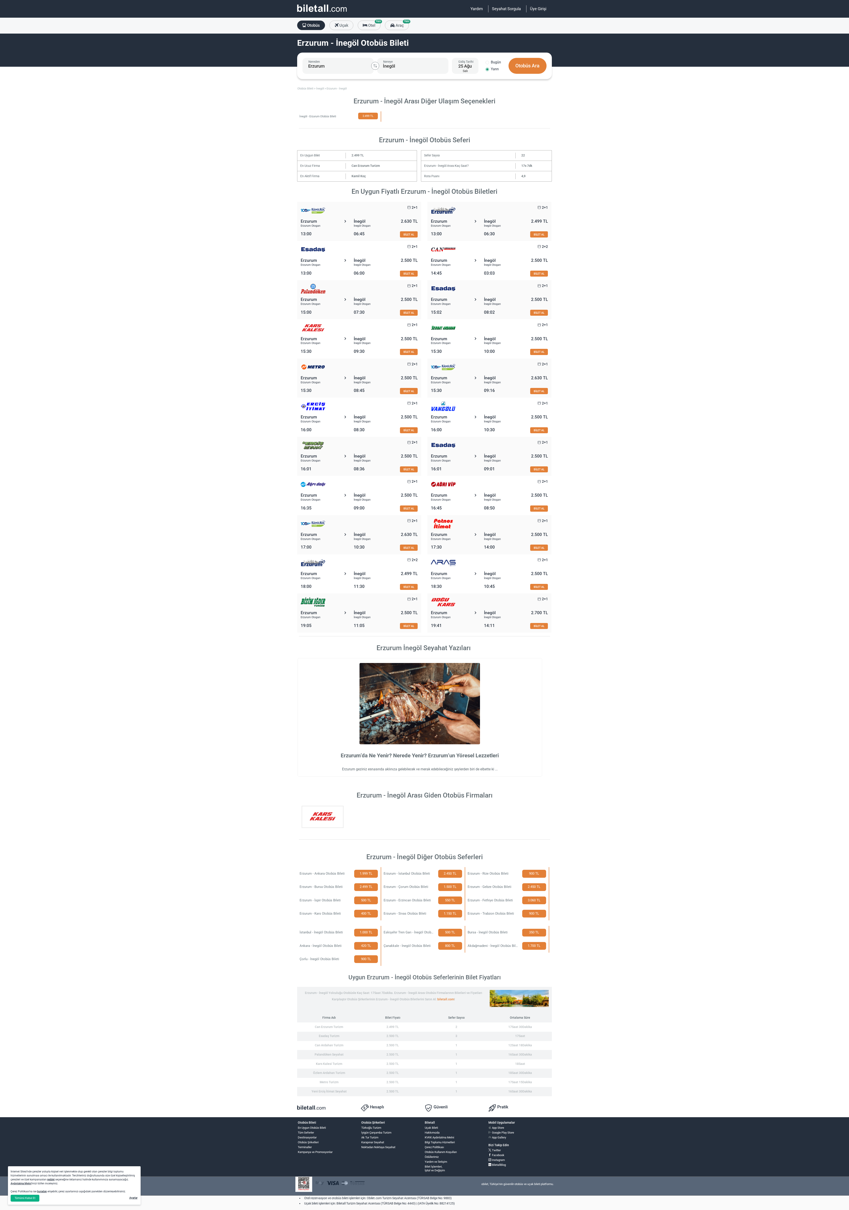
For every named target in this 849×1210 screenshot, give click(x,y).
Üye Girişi (538, 8)
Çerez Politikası (434, 1147)
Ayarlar (133, 1197)
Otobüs (313, 25)
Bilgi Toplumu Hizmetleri (440, 1142)
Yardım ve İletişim (436, 1161)
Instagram (498, 1160)
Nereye (388, 61)
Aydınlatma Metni (21, 1183)
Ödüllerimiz (432, 1157)
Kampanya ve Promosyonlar (315, 1152)
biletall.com (445, 999)
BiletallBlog (498, 1164)
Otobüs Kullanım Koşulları (441, 1152)
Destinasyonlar (307, 1137)
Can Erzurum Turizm (366, 166)
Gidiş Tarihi (465, 61)
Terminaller (305, 1147)
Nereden (314, 61)
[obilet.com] (322, 12)
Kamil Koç (359, 176)
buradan (42, 1191)
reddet (51, 1179)
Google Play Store (502, 1132)
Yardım (476, 8)
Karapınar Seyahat (372, 1142)
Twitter (496, 1150)
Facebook (497, 1155)
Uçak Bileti (431, 1127)
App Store (497, 1127)
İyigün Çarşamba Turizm (376, 1132)
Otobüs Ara (527, 65)
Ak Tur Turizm (369, 1137)
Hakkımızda (432, 1132)
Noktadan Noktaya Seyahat (378, 1147)
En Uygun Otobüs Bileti (312, 1127)
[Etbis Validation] (304, 1184)
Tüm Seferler (306, 1132)
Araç (402, 24)
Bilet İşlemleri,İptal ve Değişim (435, 1168)
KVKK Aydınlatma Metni (439, 1137)
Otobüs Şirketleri (308, 1142)
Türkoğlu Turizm (371, 1127)
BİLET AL (408, 234)
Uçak (343, 25)
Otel (374, 24)
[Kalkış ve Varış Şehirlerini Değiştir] (375, 66)
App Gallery (498, 1137)
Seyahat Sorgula (506, 8)
